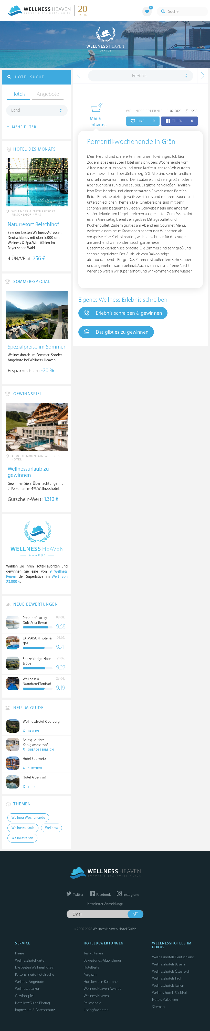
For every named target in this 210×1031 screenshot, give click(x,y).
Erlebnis (139, 75)
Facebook (103, 895)
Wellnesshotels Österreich (171, 971)
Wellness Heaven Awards (102, 988)
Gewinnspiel (24, 996)
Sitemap (158, 1007)
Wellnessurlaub (23, 828)
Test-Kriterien (93, 953)
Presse (19, 953)
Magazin (90, 974)
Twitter (77, 895)
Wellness (51, 828)
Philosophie (92, 1003)
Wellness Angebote (29, 982)
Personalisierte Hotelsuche (34, 974)
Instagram (131, 895)
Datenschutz (45, 1010)
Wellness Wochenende (28, 818)
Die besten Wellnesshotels (34, 967)
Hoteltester (92, 967)
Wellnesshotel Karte (29, 960)
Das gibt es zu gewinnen (121, 332)
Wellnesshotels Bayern (168, 964)
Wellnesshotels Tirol (166, 978)
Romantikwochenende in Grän (131, 142)
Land (15, 110)
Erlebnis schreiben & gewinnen (128, 313)
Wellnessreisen (22, 838)
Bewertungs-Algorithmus (102, 960)
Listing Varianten (96, 1010)
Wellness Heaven (96, 996)
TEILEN (182, 121)
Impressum (23, 1010)
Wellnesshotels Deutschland (173, 957)
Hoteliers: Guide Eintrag (32, 1003)
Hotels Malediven (165, 999)
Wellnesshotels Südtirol (169, 993)
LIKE (145, 121)
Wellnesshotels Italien (168, 985)
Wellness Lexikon (27, 988)
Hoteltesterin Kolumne (101, 982)
